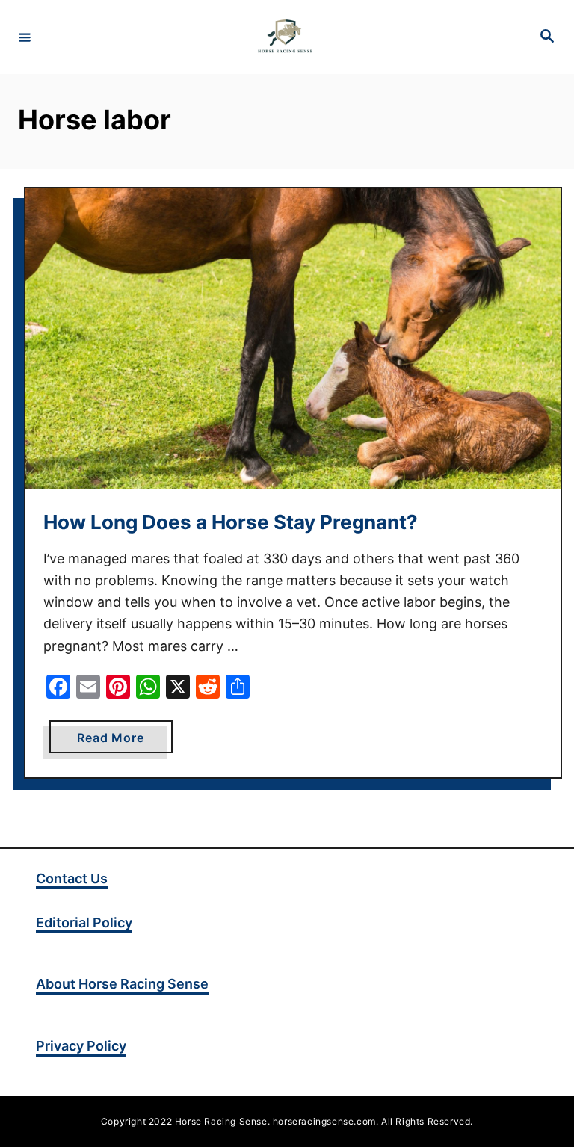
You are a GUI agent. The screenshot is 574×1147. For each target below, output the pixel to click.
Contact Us (72, 878)
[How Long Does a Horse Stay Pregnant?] (293, 338)
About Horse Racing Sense (122, 984)
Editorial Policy (84, 922)
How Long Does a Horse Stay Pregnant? (230, 522)
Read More (124, 741)
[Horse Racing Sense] (284, 37)
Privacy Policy (81, 1046)
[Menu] (24, 37)
